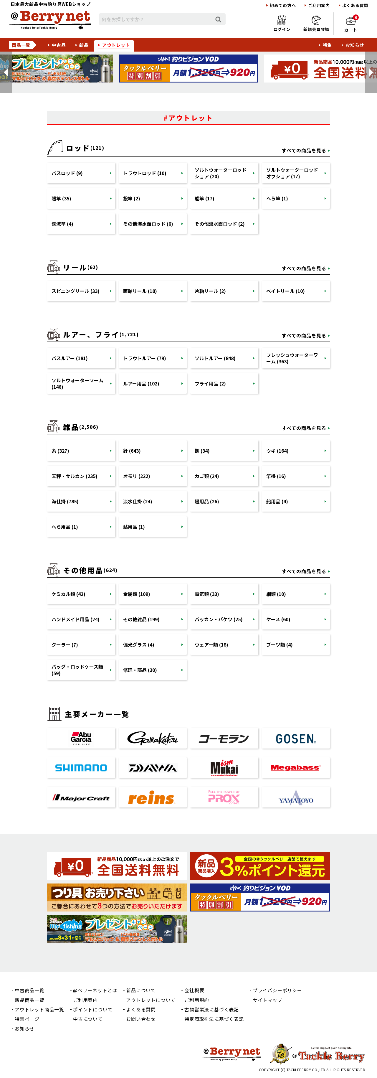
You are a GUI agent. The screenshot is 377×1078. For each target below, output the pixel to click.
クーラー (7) (65, 644)
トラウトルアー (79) (144, 358)
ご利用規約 (196, 1000)
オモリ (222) (136, 475)
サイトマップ (267, 1000)
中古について (88, 1019)
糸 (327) (60, 450)
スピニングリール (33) (76, 290)
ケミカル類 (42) (68, 593)
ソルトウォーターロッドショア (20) (221, 173)
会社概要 (194, 990)
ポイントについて (93, 1009)
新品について (141, 990)
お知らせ (354, 45)
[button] (6, 72)
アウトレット (116, 45)
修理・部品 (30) (140, 669)
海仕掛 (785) (65, 501)
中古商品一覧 (29, 990)
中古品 (59, 45)
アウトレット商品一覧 (39, 1009)
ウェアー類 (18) (211, 644)
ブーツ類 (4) (279, 644)
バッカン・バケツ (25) (219, 619)
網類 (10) (276, 593)
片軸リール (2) (210, 290)
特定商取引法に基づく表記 (214, 1019)
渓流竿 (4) (62, 223)
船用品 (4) (277, 501)
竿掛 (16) (276, 475)
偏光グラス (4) (138, 644)
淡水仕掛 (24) (137, 501)
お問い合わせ (141, 1019)
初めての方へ (283, 5)
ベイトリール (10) (285, 290)
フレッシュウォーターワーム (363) (292, 358)
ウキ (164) (277, 450)
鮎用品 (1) (134, 526)
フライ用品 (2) (210, 383)
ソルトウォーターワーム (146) (77, 383)
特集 (327, 45)
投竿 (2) (131, 198)
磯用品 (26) (207, 501)
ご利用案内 (319, 5)
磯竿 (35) (61, 198)
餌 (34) (202, 450)
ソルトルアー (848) (215, 358)
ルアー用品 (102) (141, 383)
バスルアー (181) (70, 358)
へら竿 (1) (277, 198)
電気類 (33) (207, 593)
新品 (84, 45)
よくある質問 (355, 5)
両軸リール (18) (140, 290)
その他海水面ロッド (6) (148, 223)
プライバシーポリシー (277, 990)
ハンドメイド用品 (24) (76, 619)
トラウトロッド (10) (144, 173)
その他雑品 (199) (141, 619)
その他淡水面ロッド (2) (220, 223)
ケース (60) (278, 619)
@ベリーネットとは (95, 990)
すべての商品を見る (304, 150)
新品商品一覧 (29, 1000)
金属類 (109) (136, 593)
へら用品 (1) (65, 526)
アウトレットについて (151, 1000)
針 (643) (132, 450)
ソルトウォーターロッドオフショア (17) (292, 173)
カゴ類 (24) (207, 475)
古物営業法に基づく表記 (211, 1009)
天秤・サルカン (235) (74, 475)
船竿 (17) (204, 198)
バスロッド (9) (67, 173)
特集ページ (27, 1019)
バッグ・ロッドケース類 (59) (77, 670)
